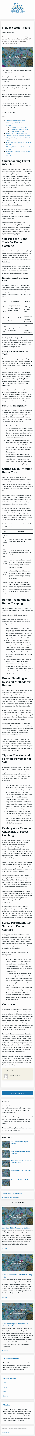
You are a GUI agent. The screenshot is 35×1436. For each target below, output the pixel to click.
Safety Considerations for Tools (20, 129)
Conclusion (10, 156)
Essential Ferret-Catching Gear (19, 127)
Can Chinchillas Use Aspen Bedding (19, 1142)
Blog (4, 1391)
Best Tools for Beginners (18, 131)
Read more (5, 1248)
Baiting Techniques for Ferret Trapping (18, 135)
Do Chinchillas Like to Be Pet (20, 1180)
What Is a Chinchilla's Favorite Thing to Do (20, 1152)
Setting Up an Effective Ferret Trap (17, 133)
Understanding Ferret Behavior (16, 120)
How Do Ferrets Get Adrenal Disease (12, 1193)
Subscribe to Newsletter (18, 1093)
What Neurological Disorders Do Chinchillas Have (21, 1161)
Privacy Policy (6, 1432)
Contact (5, 1396)
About (5, 1387)
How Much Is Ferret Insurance (10, 1197)
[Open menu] (17, 15)
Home (5, 1383)
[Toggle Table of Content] (3, 117)
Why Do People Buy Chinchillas (21, 1170)
